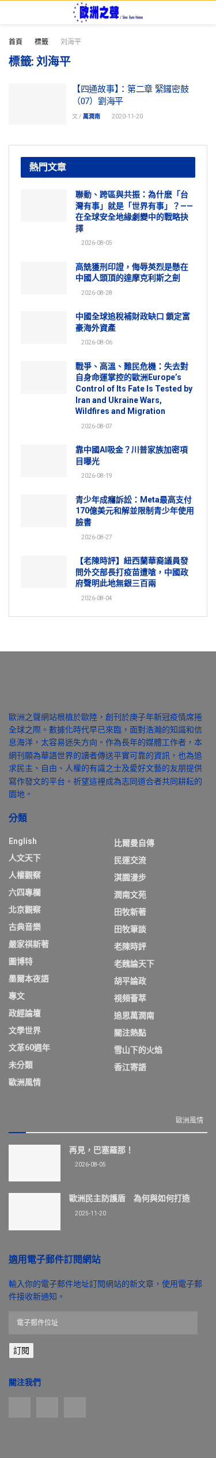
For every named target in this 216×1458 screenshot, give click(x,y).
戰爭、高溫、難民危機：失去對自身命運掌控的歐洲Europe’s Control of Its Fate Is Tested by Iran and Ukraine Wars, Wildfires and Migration (133, 389)
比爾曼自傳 (134, 842)
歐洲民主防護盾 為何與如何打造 (129, 1198)
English (23, 841)
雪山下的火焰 (138, 1049)
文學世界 (25, 1030)
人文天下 (25, 857)
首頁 (15, 42)
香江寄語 (130, 1067)
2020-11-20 (127, 116)
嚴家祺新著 (29, 944)
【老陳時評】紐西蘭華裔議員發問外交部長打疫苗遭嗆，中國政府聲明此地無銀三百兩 (131, 572)
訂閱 (21, 1350)
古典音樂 (25, 926)
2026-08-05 (96, 243)
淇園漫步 (130, 877)
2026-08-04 (96, 598)
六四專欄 (25, 892)
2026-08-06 (96, 342)
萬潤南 (91, 116)
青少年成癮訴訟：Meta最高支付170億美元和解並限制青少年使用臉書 (134, 511)
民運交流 (130, 860)
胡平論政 (130, 980)
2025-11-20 (90, 1213)
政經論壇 (25, 1013)
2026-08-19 (96, 476)
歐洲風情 (25, 1082)
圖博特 (21, 961)
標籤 (41, 42)
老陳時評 (130, 946)
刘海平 (70, 42)
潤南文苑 (130, 894)
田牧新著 (130, 911)
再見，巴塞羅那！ (101, 1149)
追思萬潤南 (134, 1015)
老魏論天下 (134, 963)
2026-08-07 (96, 426)
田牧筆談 (130, 929)
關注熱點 (130, 1032)
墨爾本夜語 (29, 978)
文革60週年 (29, 1047)
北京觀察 (25, 909)
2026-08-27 (96, 537)
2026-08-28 (96, 293)
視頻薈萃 (130, 998)
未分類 (21, 1064)
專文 (17, 995)
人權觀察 (25, 875)
